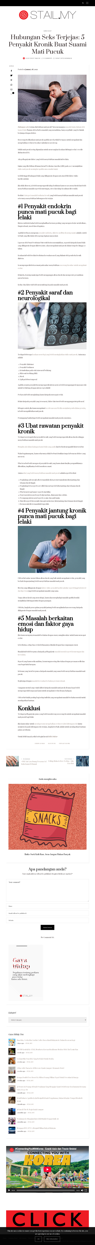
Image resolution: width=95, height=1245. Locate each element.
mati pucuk (52, 743)
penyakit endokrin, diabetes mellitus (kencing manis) (57, 233)
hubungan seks (40, 743)
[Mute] (82, 1190)
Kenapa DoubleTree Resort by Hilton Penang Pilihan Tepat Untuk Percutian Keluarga (47, 1077)
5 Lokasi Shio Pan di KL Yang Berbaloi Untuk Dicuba (35, 1059)
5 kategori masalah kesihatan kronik (36, 195)
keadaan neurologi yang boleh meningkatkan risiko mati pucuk (54, 354)
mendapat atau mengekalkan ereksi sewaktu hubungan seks (56, 724)
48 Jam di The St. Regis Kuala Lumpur (30, 1109)
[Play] (9, 1190)
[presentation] (13, 814)
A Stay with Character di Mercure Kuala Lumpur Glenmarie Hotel (40, 1068)
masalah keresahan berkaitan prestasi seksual (48, 681)
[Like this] (11, 94)
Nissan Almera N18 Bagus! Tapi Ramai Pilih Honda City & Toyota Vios (47, 854)
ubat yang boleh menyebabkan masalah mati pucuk (41, 473)
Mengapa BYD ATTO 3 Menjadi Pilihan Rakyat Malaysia (36, 1128)
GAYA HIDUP (47, 31)
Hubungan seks (23, 127)
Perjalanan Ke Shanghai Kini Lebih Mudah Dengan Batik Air (38, 1119)
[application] (47, 1169)
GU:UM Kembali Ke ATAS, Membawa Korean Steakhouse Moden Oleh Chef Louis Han (47, 1049)
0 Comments (47, 58)
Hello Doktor (53, 736)
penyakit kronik (64, 743)
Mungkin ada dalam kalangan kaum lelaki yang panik (37, 447)
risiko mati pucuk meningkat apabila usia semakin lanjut (38, 169)
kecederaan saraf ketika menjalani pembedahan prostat (65, 408)
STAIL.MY (29, 1043)
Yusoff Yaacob (35, 58)
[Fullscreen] (86, 1190)
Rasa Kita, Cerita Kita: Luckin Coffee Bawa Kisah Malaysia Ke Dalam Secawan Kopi (46, 1040)
